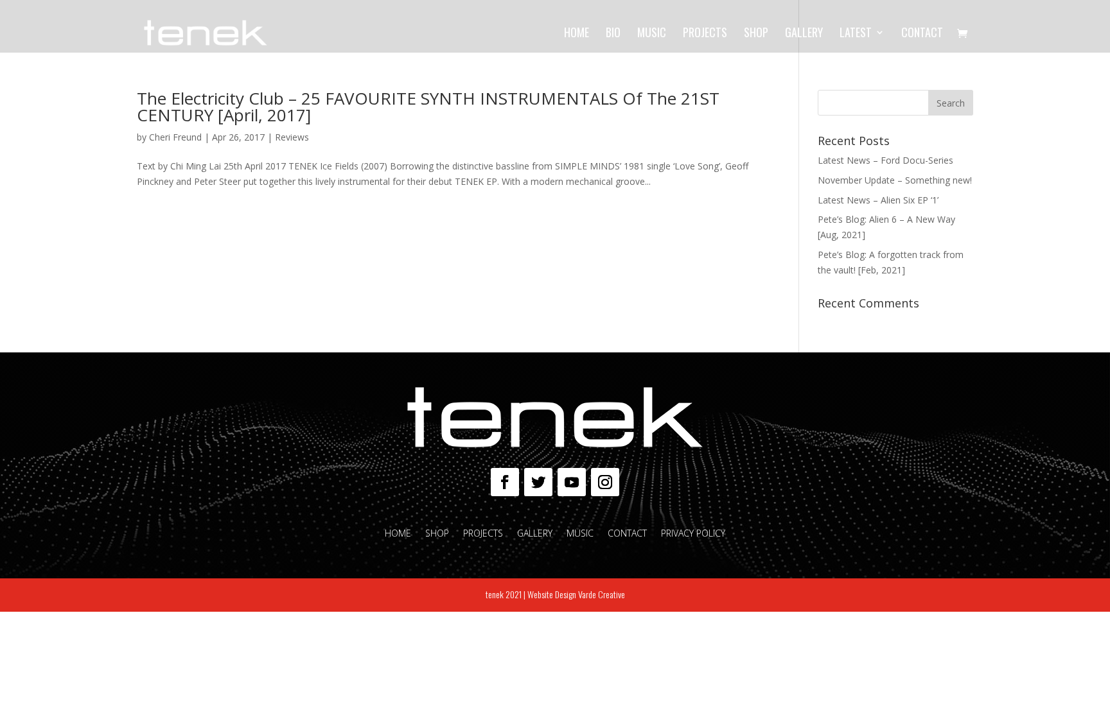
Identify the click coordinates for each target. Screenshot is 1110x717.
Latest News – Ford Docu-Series (885, 160)
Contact (922, 34)
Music (651, 34)
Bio (613, 34)
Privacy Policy (693, 534)
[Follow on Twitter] (538, 482)
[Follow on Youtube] (572, 482)
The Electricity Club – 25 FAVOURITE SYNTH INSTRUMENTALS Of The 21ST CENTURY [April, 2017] (428, 106)
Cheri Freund (175, 137)
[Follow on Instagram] (605, 482)
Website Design (551, 594)
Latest (856, 34)
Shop (756, 34)
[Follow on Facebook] (505, 482)
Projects (705, 34)
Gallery (804, 34)
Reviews (292, 137)
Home (576, 34)
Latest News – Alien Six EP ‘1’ (878, 200)
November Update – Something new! (895, 180)
